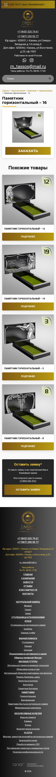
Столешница (28, 642)
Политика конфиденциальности (28, 752)
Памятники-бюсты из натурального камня (28, 704)
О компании (28, 578)
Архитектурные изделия (28, 729)
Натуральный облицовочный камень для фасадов (28, 673)
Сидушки (28, 650)
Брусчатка (28, 685)
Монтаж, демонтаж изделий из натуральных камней (28, 736)
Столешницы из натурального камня (28, 625)
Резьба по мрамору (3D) (28, 744)
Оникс (28, 613)
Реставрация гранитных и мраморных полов (28, 748)
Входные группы (28, 661)
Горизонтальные (28, 696)
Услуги (28, 733)
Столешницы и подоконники (28, 617)
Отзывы (28, 586)
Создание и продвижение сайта (35, 765)
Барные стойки (28, 633)
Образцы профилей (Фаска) (28, 658)
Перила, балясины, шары (28, 677)
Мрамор (28, 606)
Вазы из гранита (28, 717)
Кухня (28, 621)
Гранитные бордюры (28, 688)
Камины (28, 721)
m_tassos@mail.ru (28, 66)
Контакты (28, 594)
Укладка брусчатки (28, 740)
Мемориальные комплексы (28, 708)
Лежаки (28, 646)
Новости (28, 582)
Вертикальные (28, 700)
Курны (28, 725)
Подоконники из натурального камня (28, 654)
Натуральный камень (28, 602)
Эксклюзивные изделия (28, 713)
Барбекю (28, 629)
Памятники (28, 692)
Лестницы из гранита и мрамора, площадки (28, 665)
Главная (28, 574)
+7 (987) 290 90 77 (28, 36)
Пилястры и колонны (28, 681)
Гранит (28, 610)
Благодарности (28, 590)
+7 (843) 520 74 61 (10, 4)
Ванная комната (28, 638)
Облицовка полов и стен (28, 669)
